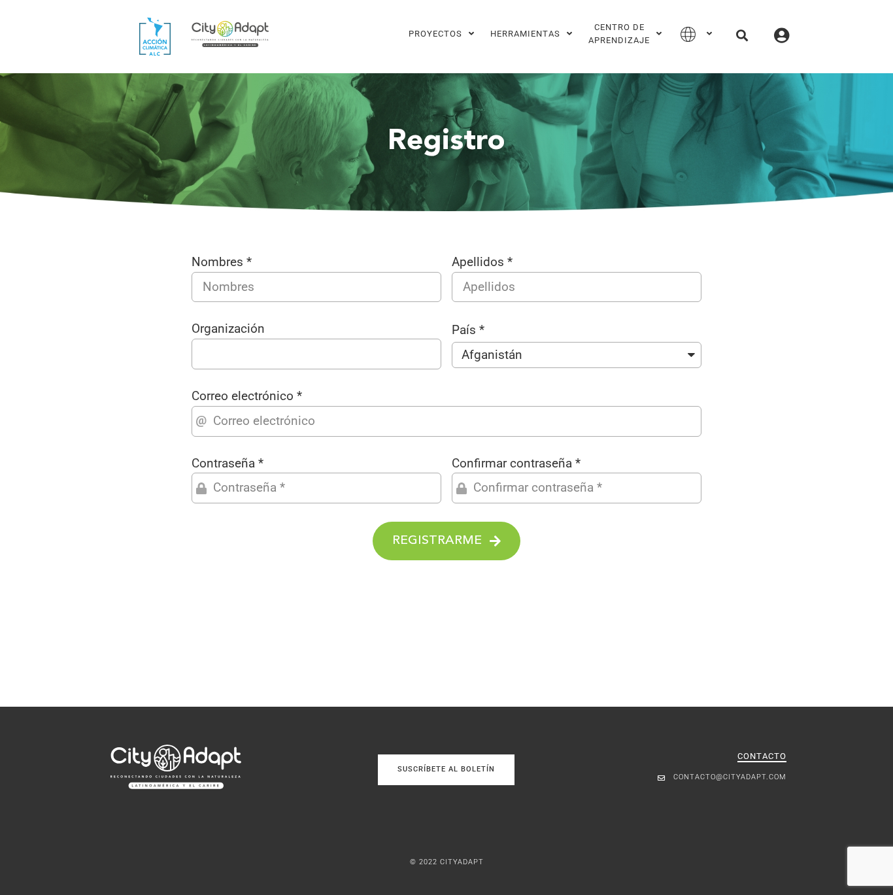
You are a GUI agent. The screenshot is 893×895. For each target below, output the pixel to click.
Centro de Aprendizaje (619, 33)
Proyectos (435, 34)
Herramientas (525, 34)
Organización (228, 328)
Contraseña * (227, 463)
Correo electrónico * (247, 395)
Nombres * (222, 261)
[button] (741, 35)
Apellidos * (482, 261)
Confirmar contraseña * (516, 463)
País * (468, 329)
